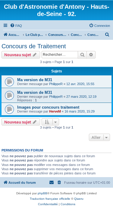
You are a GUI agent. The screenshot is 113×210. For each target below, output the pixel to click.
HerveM (55, 111)
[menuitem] (16, 25)
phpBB (42, 193)
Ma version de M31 (34, 80)
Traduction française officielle (50, 198)
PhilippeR (56, 84)
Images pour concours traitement (48, 107)
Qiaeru (78, 198)
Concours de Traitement (34, 46)
